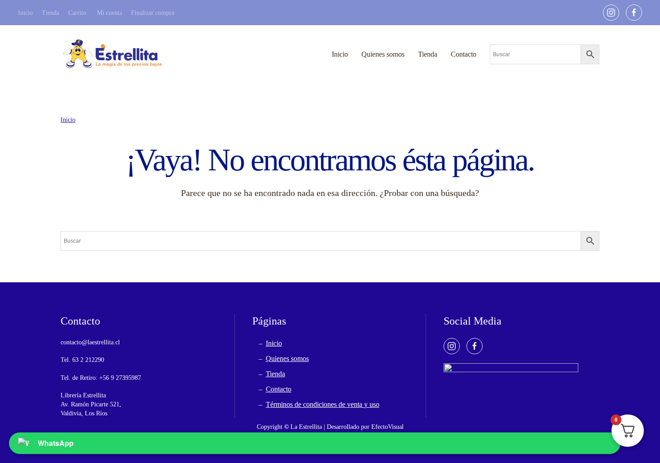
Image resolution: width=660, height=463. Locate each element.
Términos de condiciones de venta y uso (322, 404)
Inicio (25, 12)
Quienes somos (383, 54)
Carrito (77, 12)
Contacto (463, 54)
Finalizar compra (152, 12)
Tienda (50, 12)
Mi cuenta (109, 12)
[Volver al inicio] (112, 54)
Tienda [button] (427, 54)
